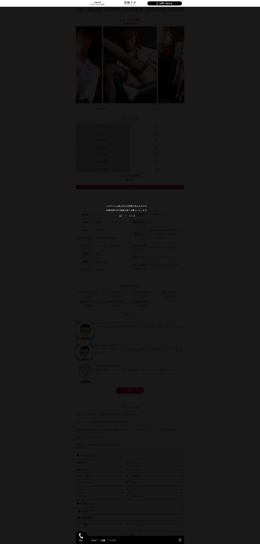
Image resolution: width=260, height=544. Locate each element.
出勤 (103, 540)
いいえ (132, 216)
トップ (113, 540)
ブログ (94, 540)
